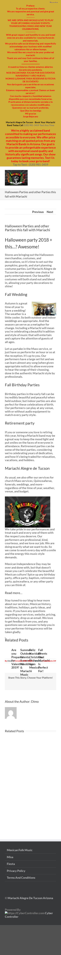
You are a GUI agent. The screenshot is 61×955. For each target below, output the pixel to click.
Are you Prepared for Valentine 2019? (17, 658)
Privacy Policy (16, 871)
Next (50, 212)
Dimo (9, 661)
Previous (38, 212)
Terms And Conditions (21, 877)
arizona (37, 661)
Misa (10, 857)
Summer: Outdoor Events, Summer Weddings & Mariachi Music (27, 662)
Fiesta (11, 864)
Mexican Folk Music (20, 850)
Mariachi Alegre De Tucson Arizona (30, 898)
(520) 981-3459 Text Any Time (39, 125)
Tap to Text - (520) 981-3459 (30, 164)
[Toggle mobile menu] (55, 171)
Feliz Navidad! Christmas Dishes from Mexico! (35, 658)
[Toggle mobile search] (49, 171)
